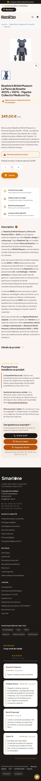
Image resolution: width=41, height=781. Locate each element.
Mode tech (5, 568)
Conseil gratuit (6, 587)
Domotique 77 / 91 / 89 (9, 594)
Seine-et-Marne (18, 634)
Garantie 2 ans (6, 598)
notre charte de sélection (18, 402)
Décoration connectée (9, 560)
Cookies (29, 769)
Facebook (6, 774)
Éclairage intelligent (8, 522)
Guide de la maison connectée (12, 519)
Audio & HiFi (5, 557)
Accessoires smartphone (10, 564)
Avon (18, 630)
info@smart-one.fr (8, 499)
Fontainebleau (8, 630)
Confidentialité (19, 769)
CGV (10, 769)
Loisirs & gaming (7, 572)
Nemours (6, 634)
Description (7, 227)
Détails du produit (10, 347)
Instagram (18, 774)
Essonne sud (32, 634)
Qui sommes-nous (8, 609)
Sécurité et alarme (8, 530)
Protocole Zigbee (7, 537)
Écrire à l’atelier (22, 441)
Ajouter (9, 175)
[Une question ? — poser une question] (37, 777)
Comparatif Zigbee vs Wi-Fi (11, 541)
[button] (32, 17)
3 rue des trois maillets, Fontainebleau (20, 200)
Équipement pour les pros (10, 602)
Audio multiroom (7, 534)
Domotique (5, 553)
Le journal (4, 613)
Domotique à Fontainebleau (11, 591)
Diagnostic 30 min (22, 447)
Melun (26, 630)
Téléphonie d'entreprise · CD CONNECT (15, 606)
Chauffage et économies (10, 526)
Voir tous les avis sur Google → (26, 758)
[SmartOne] (8, 17)
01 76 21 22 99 (22, 436)
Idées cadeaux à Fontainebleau (12, 575)
